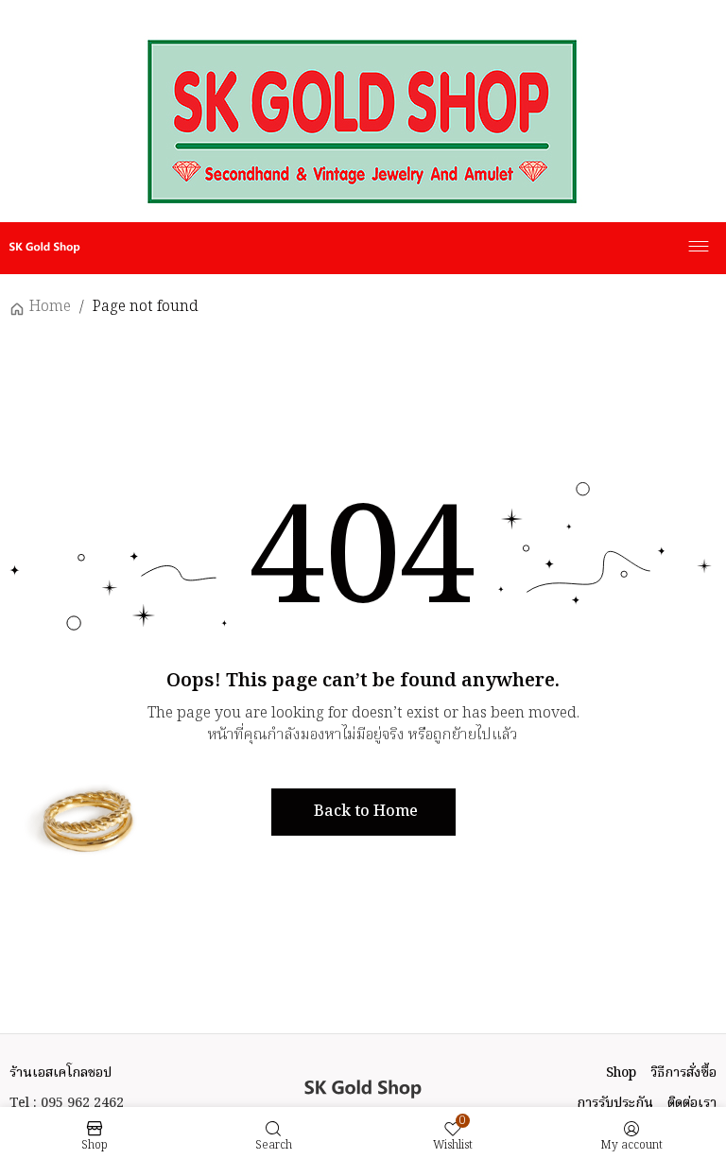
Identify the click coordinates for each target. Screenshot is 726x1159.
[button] (363, 812)
